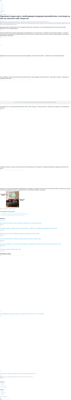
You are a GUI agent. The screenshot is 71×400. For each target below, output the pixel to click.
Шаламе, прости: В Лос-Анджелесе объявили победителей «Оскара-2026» (20, 233)
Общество (1, 241)
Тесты (2, 7)
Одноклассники (3, 392)
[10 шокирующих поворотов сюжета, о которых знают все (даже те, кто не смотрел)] (13, 282)
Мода (5, 220)
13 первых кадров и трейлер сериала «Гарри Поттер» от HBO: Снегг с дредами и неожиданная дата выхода (28, 228)
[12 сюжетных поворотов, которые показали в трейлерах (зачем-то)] (13, 342)
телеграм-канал (22, 102)
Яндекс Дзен (3, 393)
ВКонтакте (2, 391)
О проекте (2, 383)
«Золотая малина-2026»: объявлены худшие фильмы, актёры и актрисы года (20, 238)
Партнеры (2, 8)
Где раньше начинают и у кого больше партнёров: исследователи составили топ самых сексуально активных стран (30, 244)
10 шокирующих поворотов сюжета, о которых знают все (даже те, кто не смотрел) (22, 313)
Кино (1, 4)
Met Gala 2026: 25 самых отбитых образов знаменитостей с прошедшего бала (20, 223)
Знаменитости (2, 220)
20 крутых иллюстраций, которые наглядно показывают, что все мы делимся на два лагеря (14, 214)
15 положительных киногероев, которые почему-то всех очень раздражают (12, 215)
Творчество (3, 20)
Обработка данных (3, 387)
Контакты (2, 384)
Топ (3, 241)
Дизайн (2, 3)
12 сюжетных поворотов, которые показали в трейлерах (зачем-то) (18, 373)
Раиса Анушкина (8, 14)
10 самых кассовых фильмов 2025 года (10, 249)
